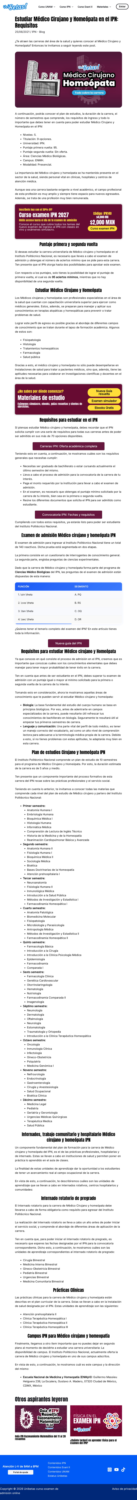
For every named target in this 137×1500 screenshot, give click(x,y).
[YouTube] (116, 1469)
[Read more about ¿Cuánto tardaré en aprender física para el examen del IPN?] (96, 1420)
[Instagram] (109, 1469)
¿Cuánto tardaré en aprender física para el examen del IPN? (93, 1441)
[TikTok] (123, 1469)
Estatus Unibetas (57, 1475)
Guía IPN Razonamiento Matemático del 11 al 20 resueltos (40, 1437)
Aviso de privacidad (124, 1488)
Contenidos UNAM (58, 1471)
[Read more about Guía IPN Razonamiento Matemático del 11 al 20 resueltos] (41, 1418)
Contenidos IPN (57, 1463)
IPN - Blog (38, 31)
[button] (53, 7)
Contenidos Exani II (59, 1467)
